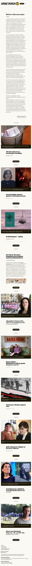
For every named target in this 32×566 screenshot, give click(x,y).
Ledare (7, 16)
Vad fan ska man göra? (10, 260)
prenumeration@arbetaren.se (7, 559)
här (23, 555)
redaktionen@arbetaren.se (5, 549)
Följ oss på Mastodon (5, 551)
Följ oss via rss (4, 552)
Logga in (22, 3)
